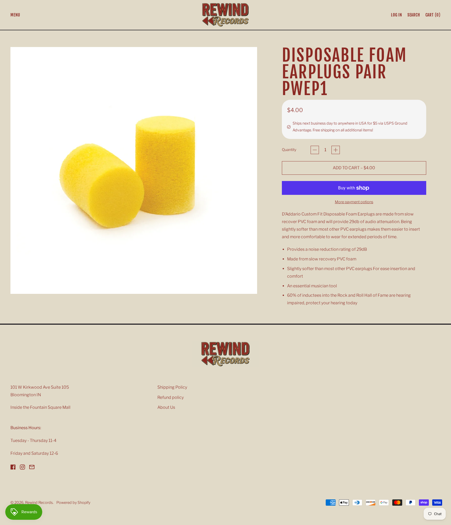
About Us (166, 407)
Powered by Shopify (73, 502)
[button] (414, 15)
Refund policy (170, 397)
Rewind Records (39, 502)
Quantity (289, 149)
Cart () (433, 16)
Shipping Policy (172, 387)
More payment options (354, 202)
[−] (315, 150)
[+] (335, 150)
